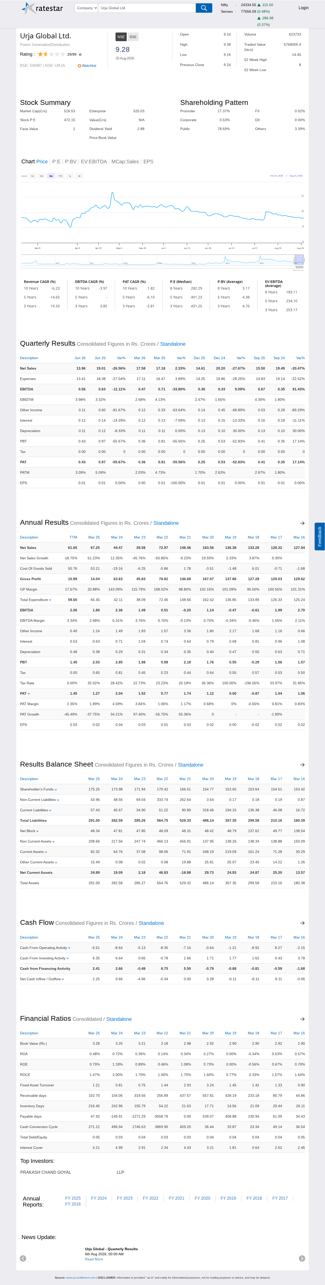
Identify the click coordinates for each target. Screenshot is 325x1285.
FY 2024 (99, 1198)
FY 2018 (254, 1198)
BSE (133, 37)
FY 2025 (73, 1198)
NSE (121, 37)
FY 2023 (125, 1198)
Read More (94, 1259)
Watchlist (89, 66)
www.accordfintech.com (80, 1277)
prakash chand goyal (45, 1172)
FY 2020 (202, 1198)
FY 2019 (228, 1198)
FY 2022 (150, 1198)
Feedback (319, 536)
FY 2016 (73, 1204)
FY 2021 (176, 1198)
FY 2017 (280, 1198)
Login (304, 8)
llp (120, 1172)
